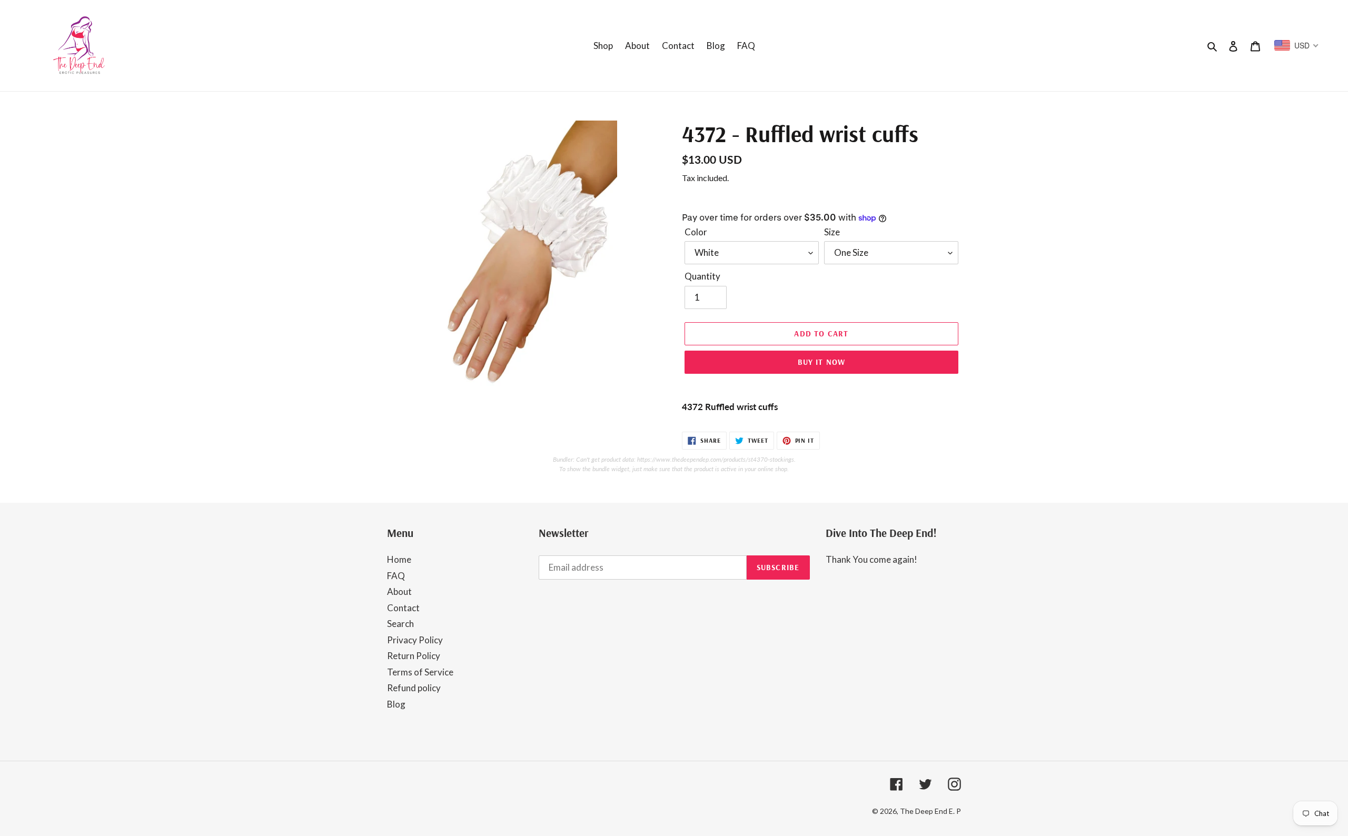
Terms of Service (420, 672)
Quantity (702, 276)
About (399, 591)
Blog (396, 704)
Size (832, 231)
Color (696, 231)
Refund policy (414, 687)
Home (399, 559)
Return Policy (413, 655)
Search (400, 623)
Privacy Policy (415, 639)
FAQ (396, 575)
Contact (403, 607)
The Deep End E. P (930, 811)
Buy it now (822, 362)
